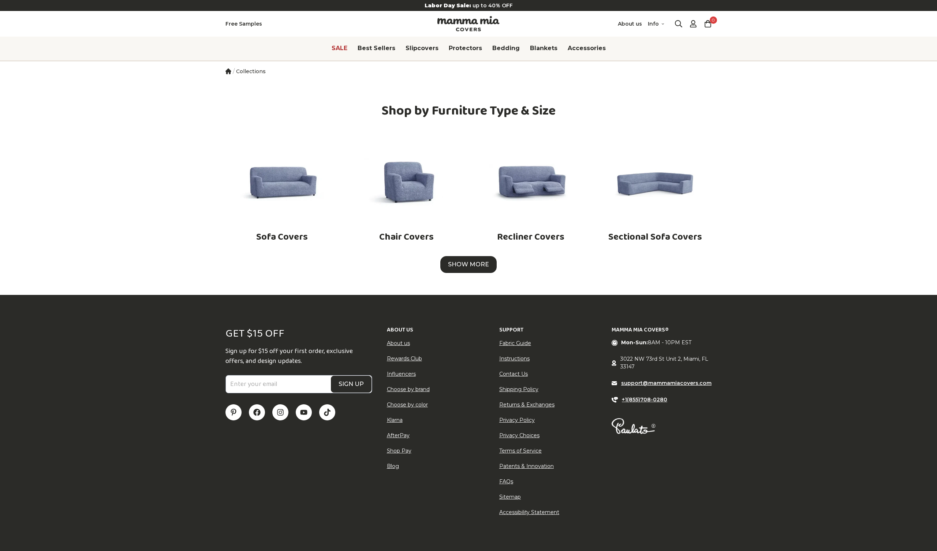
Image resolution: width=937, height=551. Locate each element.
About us (630, 23)
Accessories (587, 48)
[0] (708, 23)
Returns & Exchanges (527, 404)
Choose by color (407, 404)
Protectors (465, 48)
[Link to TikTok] (327, 412)
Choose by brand (408, 389)
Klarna (395, 420)
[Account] (693, 23)
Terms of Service (520, 450)
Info (653, 23)
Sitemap (510, 497)
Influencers (401, 374)
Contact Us (513, 374)
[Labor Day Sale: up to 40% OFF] (468, 5)
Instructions (514, 358)
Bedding (506, 48)
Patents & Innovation (526, 466)
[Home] (228, 71)
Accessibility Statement (529, 512)
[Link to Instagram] (280, 412)
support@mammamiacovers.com (666, 383)
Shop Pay (399, 450)
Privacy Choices (519, 435)
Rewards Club (404, 358)
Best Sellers (376, 48)
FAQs (506, 481)
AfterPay (398, 435)
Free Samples (243, 23)
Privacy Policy (517, 420)
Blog (393, 466)
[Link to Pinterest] (233, 412)
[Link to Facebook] (257, 412)
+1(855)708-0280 (644, 399)
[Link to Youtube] (304, 412)
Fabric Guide (515, 343)
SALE (339, 48)
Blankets (543, 48)
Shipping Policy (518, 389)
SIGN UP (351, 384)
